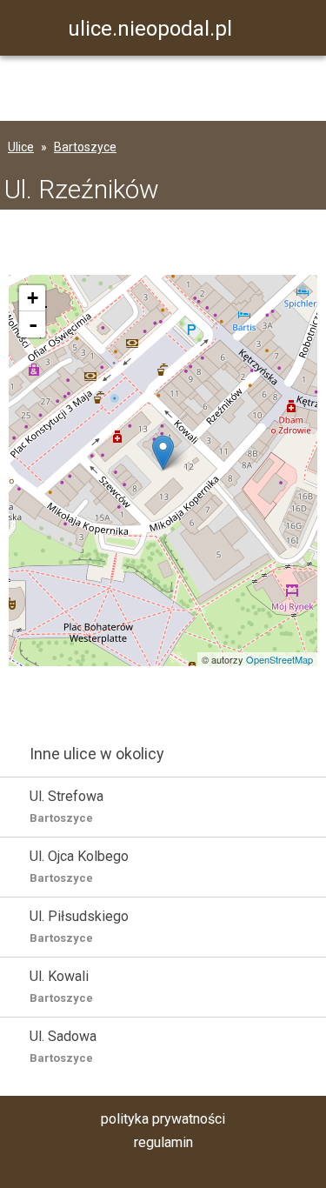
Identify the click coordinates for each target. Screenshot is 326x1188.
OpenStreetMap (279, 659)
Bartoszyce (85, 147)
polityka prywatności (163, 1119)
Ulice (21, 147)
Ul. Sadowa (63, 1046)
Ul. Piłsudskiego (79, 926)
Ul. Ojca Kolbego (79, 866)
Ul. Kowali (61, 986)
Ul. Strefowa (66, 806)
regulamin (163, 1142)
